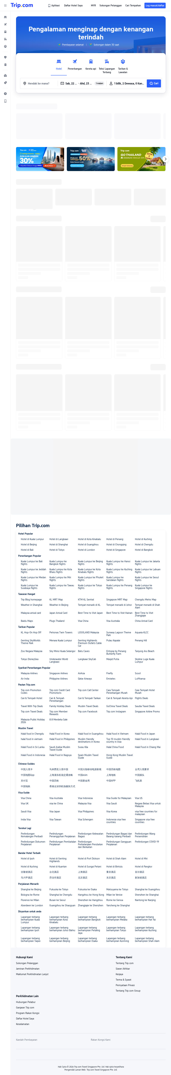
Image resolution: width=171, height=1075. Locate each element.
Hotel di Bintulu (114, 739)
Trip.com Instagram (116, 584)
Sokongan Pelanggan (27, 835)
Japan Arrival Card (58, 485)
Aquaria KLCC (141, 505)
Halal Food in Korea (59, 606)
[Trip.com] (22, 5)
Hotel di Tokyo (56, 422)
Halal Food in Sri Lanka (32, 619)
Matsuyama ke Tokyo (117, 762)
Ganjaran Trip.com (25, 880)
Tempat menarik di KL (89, 477)
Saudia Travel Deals (145, 578)
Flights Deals (141, 570)
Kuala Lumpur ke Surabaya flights (29, 459)
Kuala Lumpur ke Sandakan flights (115, 451)
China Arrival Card (144, 493)
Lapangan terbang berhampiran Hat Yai (145, 790)
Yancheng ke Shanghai (118, 778)
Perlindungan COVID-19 (147, 714)
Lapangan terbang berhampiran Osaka (88, 812)
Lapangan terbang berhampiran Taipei (30, 812)
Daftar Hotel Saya (25, 891)
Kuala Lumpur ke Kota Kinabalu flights (89, 443)
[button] (5, 5)
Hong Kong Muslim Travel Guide (119, 629)
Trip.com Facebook (87, 584)
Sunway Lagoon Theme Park (118, 506)
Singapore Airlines (58, 546)
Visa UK (24, 676)
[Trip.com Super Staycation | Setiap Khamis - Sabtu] (40, 116)
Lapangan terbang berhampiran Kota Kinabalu (58, 792)
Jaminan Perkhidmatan (27, 841)
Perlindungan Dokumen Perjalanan (33, 715)
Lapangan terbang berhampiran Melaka (116, 790)
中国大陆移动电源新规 (89, 641)
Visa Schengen (85, 692)
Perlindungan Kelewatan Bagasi (90, 707)
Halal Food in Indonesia (33, 627)
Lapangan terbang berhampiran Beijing (59, 812)
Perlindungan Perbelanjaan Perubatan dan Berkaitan (90, 717)
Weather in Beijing (58, 477)
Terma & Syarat (123, 852)
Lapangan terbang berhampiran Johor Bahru (62, 801)
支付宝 (24, 653)
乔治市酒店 (55, 750)
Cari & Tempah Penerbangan (56, 572)
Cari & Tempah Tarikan (89, 570)
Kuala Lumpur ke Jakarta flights (147, 435)
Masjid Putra (112, 531)
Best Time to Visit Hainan (119, 485)
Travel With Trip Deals (32, 578)
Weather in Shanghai (31, 477)
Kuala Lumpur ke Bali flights (31, 435)
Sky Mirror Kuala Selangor (62, 523)
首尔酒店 (139, 744)
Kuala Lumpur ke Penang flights (119, 459)
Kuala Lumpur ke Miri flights (60, 451)
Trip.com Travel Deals (31, 584)
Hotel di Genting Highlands (57, 732)
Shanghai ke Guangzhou (147, 762)
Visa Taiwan (55, 692)
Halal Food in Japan (145, 606)
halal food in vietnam (32, 611)
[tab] (58, 65)
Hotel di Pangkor (143, 739)
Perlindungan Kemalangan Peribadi (32, 707)
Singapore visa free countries (145, 693)
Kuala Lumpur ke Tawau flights (61, 459)
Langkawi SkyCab (87, 531)
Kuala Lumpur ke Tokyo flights (90, 459)
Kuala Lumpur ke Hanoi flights (118, 435)
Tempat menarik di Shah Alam (147, 478)
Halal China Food (115, 619)
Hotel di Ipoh (27, 731)
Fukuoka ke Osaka (87, 762)
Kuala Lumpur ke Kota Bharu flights (60, 443)
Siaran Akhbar (123, 841)
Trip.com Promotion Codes (31, 564)
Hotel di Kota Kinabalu (89, 411)
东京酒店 (111, 750)
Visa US (138, 670)
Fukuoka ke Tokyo (58, 762)
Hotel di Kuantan (58, 739)
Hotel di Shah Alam (116, 731)
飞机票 (138, 653)
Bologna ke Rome (30, 767)
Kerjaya (119, 846)
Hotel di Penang (114, 411)
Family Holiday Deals (60, 578)
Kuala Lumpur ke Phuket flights (90, 451)
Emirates (110, 551)
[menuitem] (5, 17)
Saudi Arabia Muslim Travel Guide (59, 621)
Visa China (83, 493)
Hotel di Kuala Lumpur (32, 411)
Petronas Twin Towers (60, 505)
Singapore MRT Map (116, 472)
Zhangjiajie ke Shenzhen (90, 778)
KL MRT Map (56, 472)
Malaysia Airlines (29, 546)
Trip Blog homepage (31, 472)
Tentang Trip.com (125, 835)
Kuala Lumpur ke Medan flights (33, 451)
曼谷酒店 (111, 744)
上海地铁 (111, 647)
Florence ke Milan (30, 772)
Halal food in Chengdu (32, 606)
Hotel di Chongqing (116, 417)
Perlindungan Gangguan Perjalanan (118, 715)
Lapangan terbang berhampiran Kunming (117, 812)
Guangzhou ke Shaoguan (62, 778)
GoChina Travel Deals (117, 578)
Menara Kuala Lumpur (60, 513)
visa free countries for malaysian (146, 685)
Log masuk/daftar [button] (155, 5)
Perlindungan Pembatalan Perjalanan (62, 715)
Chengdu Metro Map (145, 472)
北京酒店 (82, 750)
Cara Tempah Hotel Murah (145, 564)
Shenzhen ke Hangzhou (90, 772)
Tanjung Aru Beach (144, 523)
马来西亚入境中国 (58, 641)
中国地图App (27, 647)
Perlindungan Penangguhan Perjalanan (62, 707)
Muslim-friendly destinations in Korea (89, 613)
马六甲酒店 (27, 750)
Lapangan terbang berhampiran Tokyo (116, 801)
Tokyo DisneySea (29, 531)
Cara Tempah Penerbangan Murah (116, 564)
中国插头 (139, 647)
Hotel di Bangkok (144, 422)
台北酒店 (54, 744)
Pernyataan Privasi (125, 857)
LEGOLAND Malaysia (88, 505)
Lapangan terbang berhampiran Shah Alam (147, 812)
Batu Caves (84, 523)
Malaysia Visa (84, 676)
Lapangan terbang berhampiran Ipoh (30, 801)
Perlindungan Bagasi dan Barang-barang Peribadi (119, 707)
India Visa (26, 692)
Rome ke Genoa (114, 772)
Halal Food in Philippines (62, 611)
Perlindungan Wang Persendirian (145, 707)
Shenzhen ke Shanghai (147, 767)
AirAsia (81, 546)
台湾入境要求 (142, 641)
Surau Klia (83, 619)
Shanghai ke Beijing (31, 762)
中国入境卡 (27, 641)
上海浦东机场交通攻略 (61, 647)
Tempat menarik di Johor (119, 477)
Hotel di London (86, 422)
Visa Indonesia (85, 670)
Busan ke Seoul (57, 772)
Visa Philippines (86, 684)
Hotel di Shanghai (58, 417)
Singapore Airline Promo (147, 584)
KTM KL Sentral (86, 472)
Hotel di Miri (141, 731)
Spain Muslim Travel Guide (88, 629)
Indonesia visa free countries (116, 693)
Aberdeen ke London (32, 778)
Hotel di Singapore (116, 422)
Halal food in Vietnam (117, 606)
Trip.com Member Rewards (58, 585)
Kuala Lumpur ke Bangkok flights (58, 435)
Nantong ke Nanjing (145, 772)
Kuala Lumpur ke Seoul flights (147, 451)
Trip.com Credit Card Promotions (59, 564)
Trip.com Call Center (88, 562)
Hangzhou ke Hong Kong (91, 767)
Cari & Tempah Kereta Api (119, 570)
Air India (25, 551)
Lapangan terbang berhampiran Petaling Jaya (89, 803)
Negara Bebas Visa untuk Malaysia (148, 677)
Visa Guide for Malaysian (118, 670)
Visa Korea (111, 684)
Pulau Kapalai (113, 513)
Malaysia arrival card (31, 485)
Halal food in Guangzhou (90, 606)
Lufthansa (140, 551)
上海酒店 (82, 744)
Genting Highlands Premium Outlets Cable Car (90, 516)
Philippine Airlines (58, 551)
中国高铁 (54, 653)
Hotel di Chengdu (144, 417)
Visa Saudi (111, 676)
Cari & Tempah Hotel (31, 570)
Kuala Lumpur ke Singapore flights (143, 459)
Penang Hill (141, 513)
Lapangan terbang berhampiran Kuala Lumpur (30, 792)
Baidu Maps (27, 493)
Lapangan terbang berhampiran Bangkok (89, 790)
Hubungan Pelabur (25, 874)
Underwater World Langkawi (58, 533)
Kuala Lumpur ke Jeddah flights (33, 443)
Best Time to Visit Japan (90, 485)
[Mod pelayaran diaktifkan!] (91, 116)
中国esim (83, 647)
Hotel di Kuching (143, 411)
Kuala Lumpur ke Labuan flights (147, 443)
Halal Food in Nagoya (60, 627)
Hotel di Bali (27, 422)
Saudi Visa (26, 684)
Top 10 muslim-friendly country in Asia (118, 613)
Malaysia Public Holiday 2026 (33, 593)
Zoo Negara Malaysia (31, 523)
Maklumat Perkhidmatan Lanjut (32, 846)
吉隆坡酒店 (27, 744)
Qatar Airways (85, 551)
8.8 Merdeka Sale (58, 592)
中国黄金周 (84, 653)
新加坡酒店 (141, 750)
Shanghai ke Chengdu (60, 767)
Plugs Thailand (56, 493)
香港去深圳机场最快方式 (62, 658)
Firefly (109, 546)
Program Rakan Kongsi (27, 885)
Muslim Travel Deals (88, 578)
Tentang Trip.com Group (128, 863)
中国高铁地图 (113, 641)
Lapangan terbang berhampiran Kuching (145, 801)
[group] (70, 44)
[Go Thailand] (141, 116)
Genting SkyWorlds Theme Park (30, 514)
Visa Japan (54, 684)
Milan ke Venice (114, 767)
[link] (54, 5)
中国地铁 (25, 658)
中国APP (111, 653)
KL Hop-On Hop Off (31, 505)
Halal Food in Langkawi (147, 611)
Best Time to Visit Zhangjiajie (144, 486)
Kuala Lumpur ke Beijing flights (90, 435)
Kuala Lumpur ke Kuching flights (119, 443)
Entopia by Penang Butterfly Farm (116, 525)
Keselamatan (22, 896)
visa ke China (56, 676)
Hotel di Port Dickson (89, 731)
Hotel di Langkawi (58, 411)
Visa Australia (113, 493)
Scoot (138, 546)
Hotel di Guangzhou (88, 417)
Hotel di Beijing (29, 417)
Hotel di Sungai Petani (89, 739)
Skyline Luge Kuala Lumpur (144, 533)
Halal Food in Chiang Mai (147, 619)
